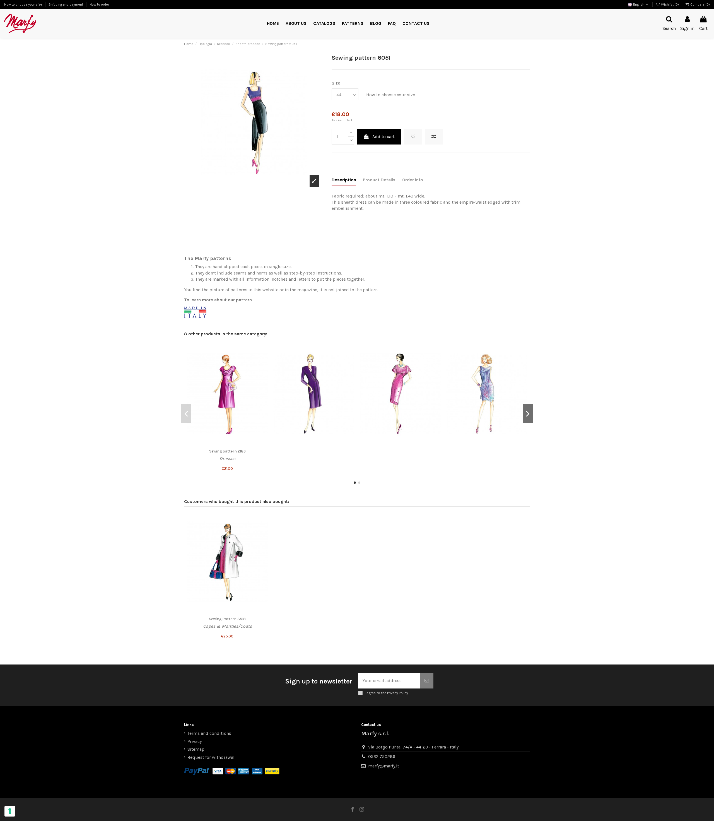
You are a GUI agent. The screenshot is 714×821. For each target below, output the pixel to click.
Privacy (194, 741)
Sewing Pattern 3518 (227, 619)
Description (344, 179)
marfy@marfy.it (383, 766)
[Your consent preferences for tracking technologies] (9, 811)
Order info (412, 179)
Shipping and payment (66, 4)
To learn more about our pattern (218, 299)
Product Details (379, 179)
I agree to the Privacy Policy (386, 693)
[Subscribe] (426, 680)
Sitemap (195, 749)
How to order (99, 4)
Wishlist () (669, 4)
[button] (353, 23)
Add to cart (383, 136)
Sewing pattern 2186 (227, 451)
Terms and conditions (209, 733)
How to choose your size (23, 4)
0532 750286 (381, 756)
